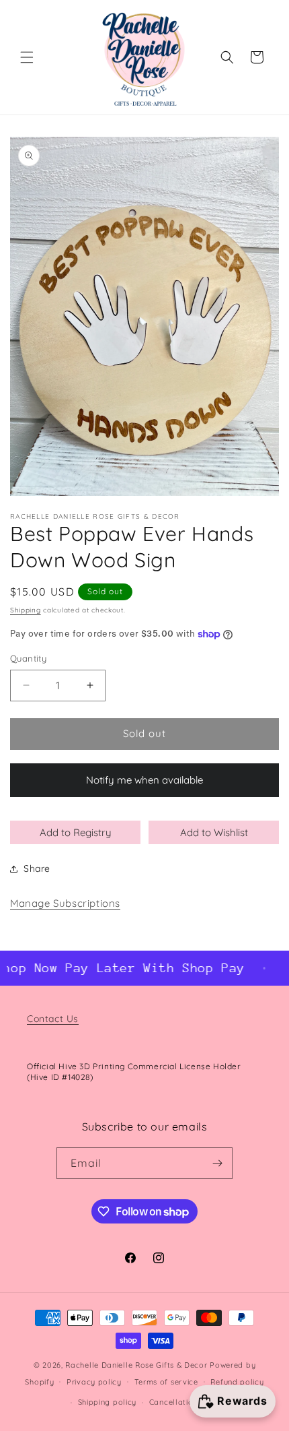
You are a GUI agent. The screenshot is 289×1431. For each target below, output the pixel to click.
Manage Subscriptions (65, 903)
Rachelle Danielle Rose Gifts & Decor (136, 1365)
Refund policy (236, 1382)
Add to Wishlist (214, 832)
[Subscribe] (217, 1163)
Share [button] (37, 868)
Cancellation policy (186, 1402)
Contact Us (53, 1019)
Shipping (25, 610)
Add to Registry (76, 832)
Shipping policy (107, 1402)
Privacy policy (94, 1382)
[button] (27, 57)
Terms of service (166, 1382)
